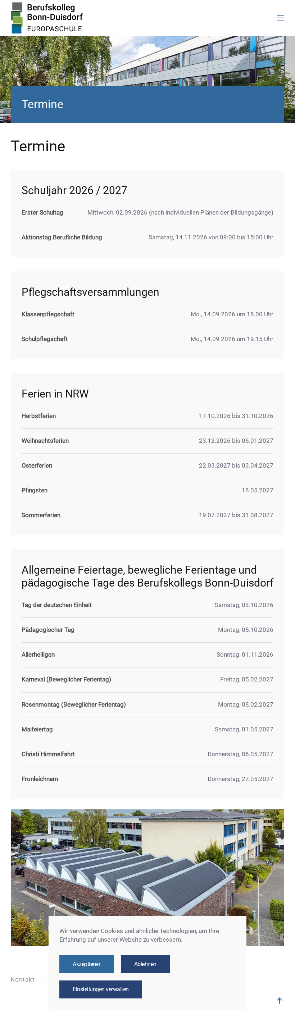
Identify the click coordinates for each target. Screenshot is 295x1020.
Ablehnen (145, 964)
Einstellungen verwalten (101, 989)
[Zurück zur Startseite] (47, 18)
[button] (280, 18)
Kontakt (23, 979)
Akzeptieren (86, 964)
